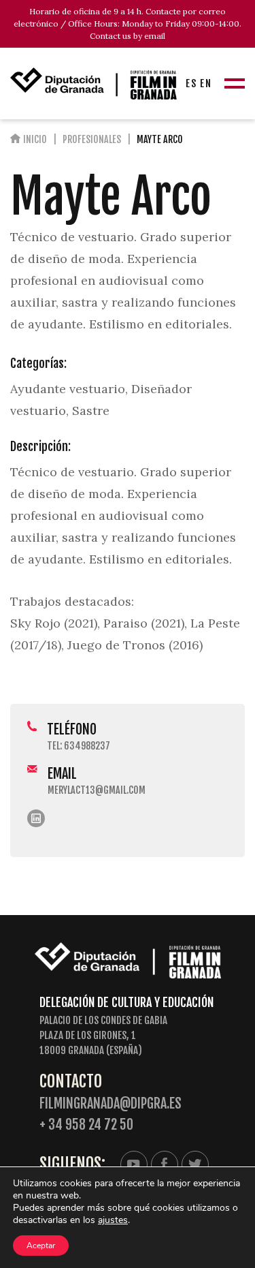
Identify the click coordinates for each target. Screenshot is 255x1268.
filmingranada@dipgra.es (110, 1103)
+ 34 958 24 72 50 (86, 1124)
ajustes (113, 1220)
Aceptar (41, 1245)
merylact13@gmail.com (97, 790)
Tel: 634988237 (78, 746)
